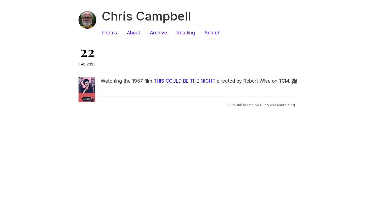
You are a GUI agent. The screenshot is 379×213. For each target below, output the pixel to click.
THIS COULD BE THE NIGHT (184, 81)
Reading (186, 33)
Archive (158, 33)
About (133, 33)
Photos (109, 33)
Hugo (264, 105)
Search (213, 33)
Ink (239, 105)
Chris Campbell (146, 16)
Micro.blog (286, 105)
